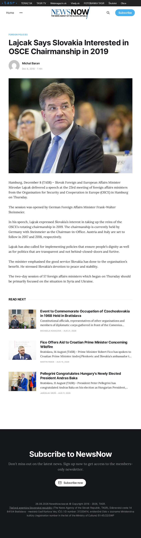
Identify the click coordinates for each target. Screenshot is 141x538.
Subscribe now (73, 482)
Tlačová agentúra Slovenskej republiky (30, 507)
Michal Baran (31, 63)
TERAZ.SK (26, 3)
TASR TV (41, 3)
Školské (113, 3)
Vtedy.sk (75, 3)
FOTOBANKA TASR (94, 3)
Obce (123, 3)
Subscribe (125, 12)
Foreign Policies (18, 34)
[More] (21, 12)
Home (10, 12)
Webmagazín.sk (58, 3)
